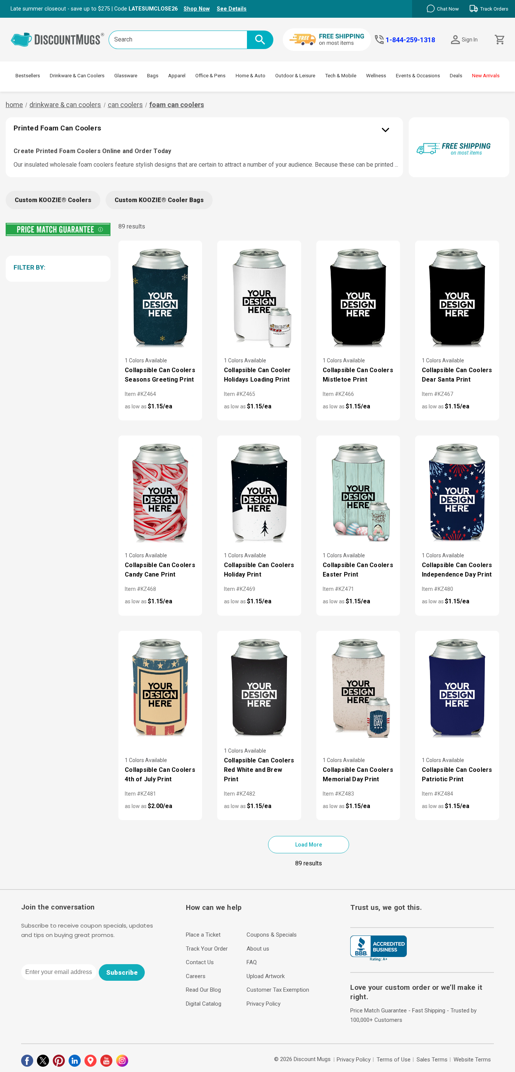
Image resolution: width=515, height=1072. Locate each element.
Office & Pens (210, 75)
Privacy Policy (263, 1003)
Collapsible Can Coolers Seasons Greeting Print (160, 375)
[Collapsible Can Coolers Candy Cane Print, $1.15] (160, 492)
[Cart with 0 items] (499, 39)
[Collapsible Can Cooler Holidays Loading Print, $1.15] (259, 297)
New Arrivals (486, 75)
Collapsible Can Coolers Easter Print (358, 569)
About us (258, 948)
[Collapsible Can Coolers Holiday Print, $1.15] (259, 492)
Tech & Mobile (340, 75)
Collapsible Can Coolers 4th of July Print (160, 774)
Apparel (176, 75)
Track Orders (494, 9)
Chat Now (448, 9)
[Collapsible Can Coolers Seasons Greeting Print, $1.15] (160, 297)
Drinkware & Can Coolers (77, 75)
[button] (57, 267)
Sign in (470, 40)
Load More (308, 845)
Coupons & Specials (272, 934)
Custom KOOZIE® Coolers (53, 200)
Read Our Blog (203, 989)
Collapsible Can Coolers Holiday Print (259, 569)
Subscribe (122, 972)
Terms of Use (394, 1059)
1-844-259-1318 (410, 40)
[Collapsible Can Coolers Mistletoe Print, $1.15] (358, 297)
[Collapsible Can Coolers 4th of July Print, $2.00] (160, 688)
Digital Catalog (203, 1003)
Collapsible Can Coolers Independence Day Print (457, 569)
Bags (152, 75)
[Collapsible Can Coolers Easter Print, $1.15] (358, 492)
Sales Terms (432, 1059)
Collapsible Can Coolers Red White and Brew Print (259, 770)
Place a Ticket (203, 934)
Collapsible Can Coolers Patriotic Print (457, 774)
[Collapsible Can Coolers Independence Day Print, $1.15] (457, 492)
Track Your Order (207, 948)
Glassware (125, 75)
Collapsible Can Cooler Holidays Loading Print (257, 375)
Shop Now (197, 9)
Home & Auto (250, 75)
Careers (195, 976)
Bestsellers (27, 75)
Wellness (376, 75)
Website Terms (472, 1059)
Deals (456, 75)
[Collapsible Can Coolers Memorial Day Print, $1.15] (358, 688)
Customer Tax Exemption (278, 989)
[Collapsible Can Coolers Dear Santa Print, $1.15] (457, 297)
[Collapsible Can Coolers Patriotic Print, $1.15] (457, 688)
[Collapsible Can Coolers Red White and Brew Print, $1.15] (259, 688)
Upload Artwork (266, 976)
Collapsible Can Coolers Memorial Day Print (358, 774)
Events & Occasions (418, 75)
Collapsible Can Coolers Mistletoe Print (358, 375)
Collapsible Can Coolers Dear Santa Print (457, 375)
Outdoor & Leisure (295, 75)
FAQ (252, 962)
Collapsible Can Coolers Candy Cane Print (160, 569)
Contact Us (200, 962)
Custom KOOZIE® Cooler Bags (159, 200)
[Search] (260, 40)
